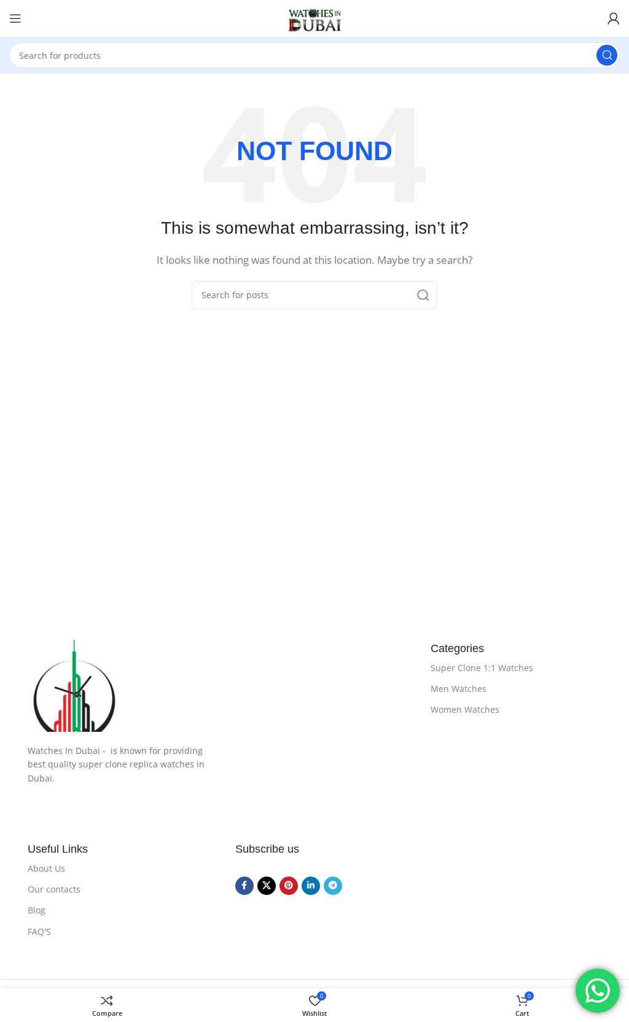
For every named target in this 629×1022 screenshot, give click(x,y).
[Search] (606, 55)
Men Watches (458, 688)
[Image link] (217, 686)
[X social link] (266, 886)
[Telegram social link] (333, 886)
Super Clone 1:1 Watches (482, 668)
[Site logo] (314, 18)
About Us (46, 868)
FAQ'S (39, 931)
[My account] (613, 18)
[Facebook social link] (244, 886)
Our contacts (54, 889)
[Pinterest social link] (288, 886)
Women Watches (465, 709)
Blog (36, 910)
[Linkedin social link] (311, 886)
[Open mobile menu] (15, 18)
